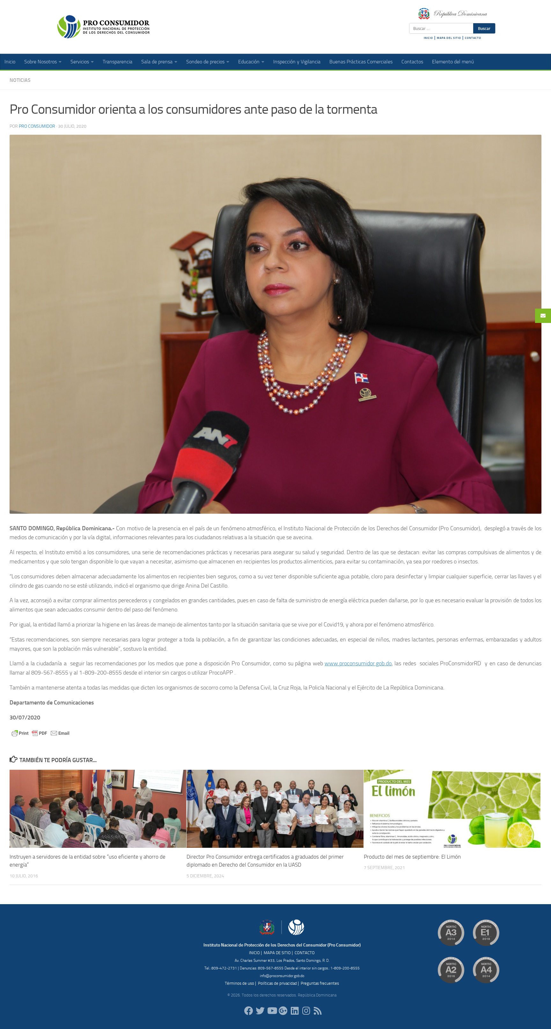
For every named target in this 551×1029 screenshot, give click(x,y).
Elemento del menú (453, 62)
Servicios (79, 62)
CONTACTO (473, 37)
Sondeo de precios (205, 62)
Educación (249, 62)
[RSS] (317, 1010)
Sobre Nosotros (40, 62)
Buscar (484, 28)
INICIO (428, 37)
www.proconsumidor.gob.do (358, 663)
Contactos (412, 62)
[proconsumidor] (294, 1010)
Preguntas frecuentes (320, 983)
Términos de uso (239, 983)
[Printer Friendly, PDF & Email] (40, 732)
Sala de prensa (157, 62)
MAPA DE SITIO (277, 952)
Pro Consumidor (37, 126)
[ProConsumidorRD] (248, 1010)
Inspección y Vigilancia (296, 62)
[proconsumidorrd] (260, 1010)
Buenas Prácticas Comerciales (361, 62)
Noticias (20, 80)
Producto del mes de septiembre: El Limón (412, 857)
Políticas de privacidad (277, 983)
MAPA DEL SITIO (449, 37)
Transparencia (117, 62)
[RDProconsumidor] (271, 1010)
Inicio (9, 62)
